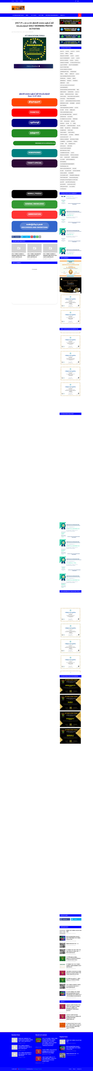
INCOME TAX (67, 128)
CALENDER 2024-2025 (64, 152)
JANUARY (78, 103)
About (17, 1)
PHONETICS (34, 112)
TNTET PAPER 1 (63, 132)
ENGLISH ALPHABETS (64, 155)
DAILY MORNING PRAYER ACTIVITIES (67, 76)
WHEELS (62, 94)
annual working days (73, 177)
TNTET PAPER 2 (71, 132)
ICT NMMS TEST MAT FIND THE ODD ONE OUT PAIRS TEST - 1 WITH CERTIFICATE (73, 951)
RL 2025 (62, 170)
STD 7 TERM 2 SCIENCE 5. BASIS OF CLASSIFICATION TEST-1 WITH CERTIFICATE (73, 986)
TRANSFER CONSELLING (74, 175)
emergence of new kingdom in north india (68, 179)
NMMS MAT (62, 82)
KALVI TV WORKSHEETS (64, 58)
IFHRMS (61, 128)
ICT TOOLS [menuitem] (33, 15)
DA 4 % (78, 125)
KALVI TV (62, 51)
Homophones (34, 153)
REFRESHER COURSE (64, 103)
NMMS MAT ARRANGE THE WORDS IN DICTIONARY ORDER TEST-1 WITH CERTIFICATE (25, 1040)
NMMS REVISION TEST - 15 (72, 943)
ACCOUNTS (70, 116)
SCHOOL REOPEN (76, 170)
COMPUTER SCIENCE (71, 125)
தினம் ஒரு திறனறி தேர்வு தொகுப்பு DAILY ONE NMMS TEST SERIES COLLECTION (73, 938)
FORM (74, 123)
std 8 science (63, 146)
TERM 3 (61, 73)
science (77, 73)
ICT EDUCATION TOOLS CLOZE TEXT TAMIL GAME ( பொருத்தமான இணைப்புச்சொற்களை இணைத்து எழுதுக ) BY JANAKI (73, 1025)
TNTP (61, 121)
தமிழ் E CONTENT (63, 64)
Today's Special (34, 163)
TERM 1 (66, 73)
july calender (63, 184)
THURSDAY (75, 80)
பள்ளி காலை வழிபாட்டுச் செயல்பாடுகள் (67, 85)
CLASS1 (72, 152)
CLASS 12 (77, 91)
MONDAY (69, 80)
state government (64, 186)
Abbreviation (34, 214)
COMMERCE (62, 141)
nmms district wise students (73, 96)
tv (70, 137)
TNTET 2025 (70, 130)
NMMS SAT (72, 73)
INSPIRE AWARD (74, 157)
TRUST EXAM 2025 (64, 177)
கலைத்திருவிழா (63, 188)
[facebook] (75, 1)
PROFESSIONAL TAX (64, 166)
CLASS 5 (77, 58)
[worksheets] (65, 922)
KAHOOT (75, 114)
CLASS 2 (76, 60)
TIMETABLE (75, 119)
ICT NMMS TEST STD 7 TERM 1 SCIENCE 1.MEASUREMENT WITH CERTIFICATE (73, 965)
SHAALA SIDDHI (63, 173)
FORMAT (75, 141)
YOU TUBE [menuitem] (41, 15)
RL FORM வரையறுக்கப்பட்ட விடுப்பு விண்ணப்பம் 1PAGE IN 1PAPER (73, 979)
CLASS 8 (67, 51)
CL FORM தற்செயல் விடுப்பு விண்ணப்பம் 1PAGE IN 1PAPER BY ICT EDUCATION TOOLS (73, 958)
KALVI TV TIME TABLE (64, 67)
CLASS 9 (77, 51)
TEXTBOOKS (62, 78)
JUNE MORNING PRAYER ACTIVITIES (73, 101)
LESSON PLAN (63, 116)
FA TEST (76, 107)
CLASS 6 (71, 60)
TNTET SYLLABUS (63, 134)
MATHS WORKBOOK (70, 159)
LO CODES (62, 159)
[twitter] (78, 1)
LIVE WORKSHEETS (64, 87)
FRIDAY (74, 78)
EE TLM (66, 110)
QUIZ (68, 82)
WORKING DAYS (72, 143)
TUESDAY (69, 78)
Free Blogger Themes (37, 1069)
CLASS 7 (72, 55)
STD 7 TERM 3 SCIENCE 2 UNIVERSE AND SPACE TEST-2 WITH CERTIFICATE (50, 255)
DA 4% (67, 123)
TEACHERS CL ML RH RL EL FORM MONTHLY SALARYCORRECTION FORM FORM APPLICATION (73, 973)
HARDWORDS (70, 91)
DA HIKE (62, 110)
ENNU (76, 94)
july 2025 (62, 182)
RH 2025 (74, 168)
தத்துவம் (34, 133)
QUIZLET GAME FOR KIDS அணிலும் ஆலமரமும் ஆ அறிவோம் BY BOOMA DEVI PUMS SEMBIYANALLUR (73, 1017)
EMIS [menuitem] (27, 15)
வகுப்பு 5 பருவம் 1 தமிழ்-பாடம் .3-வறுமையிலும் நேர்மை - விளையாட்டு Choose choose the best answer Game (49, 1059)
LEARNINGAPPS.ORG (64, 71)
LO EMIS (62, 143)
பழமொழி (34, 123)
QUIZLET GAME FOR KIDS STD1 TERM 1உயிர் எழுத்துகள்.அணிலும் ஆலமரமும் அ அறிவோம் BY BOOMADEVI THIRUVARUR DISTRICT (73, 1007)
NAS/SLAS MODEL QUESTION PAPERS (67, 89)
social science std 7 (64, 137)
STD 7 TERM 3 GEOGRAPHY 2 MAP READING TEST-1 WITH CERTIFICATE (34, 255)
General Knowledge (34, 204)
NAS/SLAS (62, 123)
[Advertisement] (34, 79)
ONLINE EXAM (73, 71)
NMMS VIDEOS (63, 91)
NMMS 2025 (72, 110)
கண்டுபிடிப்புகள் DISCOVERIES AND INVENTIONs (34, 226)
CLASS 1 (72, 58)
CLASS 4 (62, 53)
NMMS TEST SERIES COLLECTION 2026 (73, 931)
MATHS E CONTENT (64, 60)
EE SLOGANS (66, 121)
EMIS (78, 89)
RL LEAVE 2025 (68, 170)
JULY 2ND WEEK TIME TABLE (65, 114)
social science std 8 (71, 184)
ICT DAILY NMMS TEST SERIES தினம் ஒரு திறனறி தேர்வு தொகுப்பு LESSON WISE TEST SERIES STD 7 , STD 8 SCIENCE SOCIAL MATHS (73, 994)
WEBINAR (77, 134)
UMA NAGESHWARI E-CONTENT (66, 107)
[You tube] (76, 922)
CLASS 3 (77, 55)
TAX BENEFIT (71, 173)
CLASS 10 (72, 51)
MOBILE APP (62, 125)
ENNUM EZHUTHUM (69, 94)
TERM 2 (66, 53)
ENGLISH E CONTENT (64, 55)
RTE (66, 143)
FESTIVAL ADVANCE (74, 155)
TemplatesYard (22, 1069)
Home (13, 1)
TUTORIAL (71, 134)
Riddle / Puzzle (34, 194)
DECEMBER (72, 103)
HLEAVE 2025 (67, 157)
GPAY (61, 157)
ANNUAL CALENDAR (64, 139)
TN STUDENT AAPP (64, 175)
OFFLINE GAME (75, 128)
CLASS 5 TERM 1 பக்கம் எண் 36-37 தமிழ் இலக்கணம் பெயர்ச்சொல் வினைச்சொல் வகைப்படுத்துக (49, 1051)
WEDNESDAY (62, 80)
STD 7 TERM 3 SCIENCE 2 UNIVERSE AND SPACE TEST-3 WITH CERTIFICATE (19, 255)
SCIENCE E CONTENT (64, 62)
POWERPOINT (63, 130)
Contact (21, 1)
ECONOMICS (69, 141)
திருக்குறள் (34, 102)
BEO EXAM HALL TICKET (65, 150)
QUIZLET (73, 121)
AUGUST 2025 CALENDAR (65, 148)
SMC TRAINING (63, 105)
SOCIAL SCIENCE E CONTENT (66, 69)
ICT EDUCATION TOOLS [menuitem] (18, 15)
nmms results (63, 96)
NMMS (71, 53)
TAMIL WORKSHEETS (71, 98)
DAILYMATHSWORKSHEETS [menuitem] (52, 15)
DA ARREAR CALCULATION (65, 119)
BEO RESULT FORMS (74, 139)
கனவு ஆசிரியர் (72, 186)
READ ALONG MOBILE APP (65, 168)
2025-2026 (69, 146)
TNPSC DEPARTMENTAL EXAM (66, 112)
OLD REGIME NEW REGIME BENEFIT (67, 164)
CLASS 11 (62, 101)
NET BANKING (63, 161)
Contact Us (79, 1069)
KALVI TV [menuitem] (62, 15)
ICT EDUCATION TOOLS (17, 32)
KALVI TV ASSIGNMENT (73, 64)
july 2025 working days (70, 182)
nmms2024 (62, 98)
